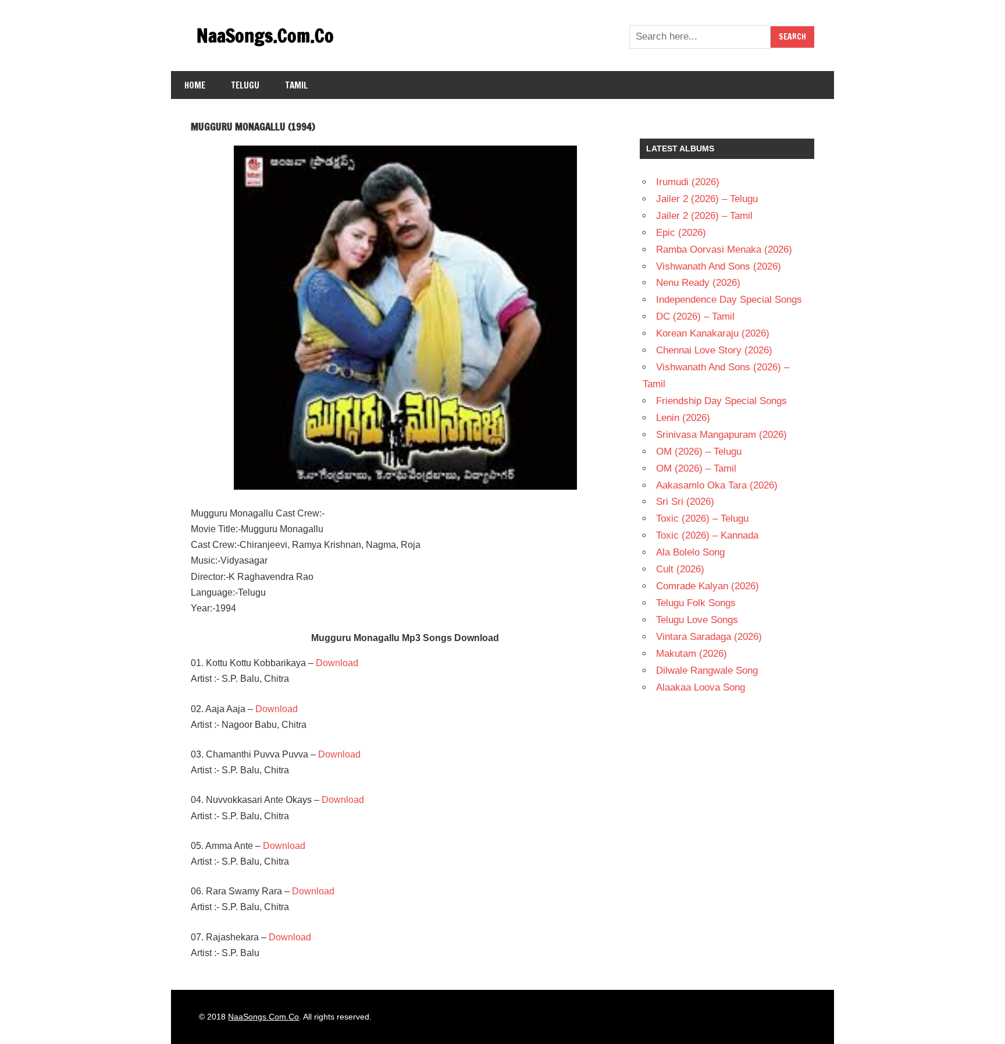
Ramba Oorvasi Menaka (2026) (724, 249)
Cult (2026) (680, 569)
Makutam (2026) (691, 653)
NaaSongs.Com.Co (265, 35)
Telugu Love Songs (697, 619)
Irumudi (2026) (687, 181)
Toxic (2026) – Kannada (707, 535)
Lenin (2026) (683, 417)
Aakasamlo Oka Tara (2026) (717, 485)
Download (337, 663)
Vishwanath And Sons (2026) (718, 266)
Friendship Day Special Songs (721, 400)
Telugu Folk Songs (696, 602)
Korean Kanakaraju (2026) (712, 333)
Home (194, 85)
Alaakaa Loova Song (700, 687)
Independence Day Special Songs (729, 299)
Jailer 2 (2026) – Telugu (707, 198)
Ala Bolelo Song (690, 552)
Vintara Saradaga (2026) (709, 636)
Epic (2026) (681, 232)
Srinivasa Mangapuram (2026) (721, 434)
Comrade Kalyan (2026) (707, 586)
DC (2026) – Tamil (695, 316)
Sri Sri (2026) (685, 501)
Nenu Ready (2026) (698, 282)
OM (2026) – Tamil (696, 468)
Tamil (297, 85)
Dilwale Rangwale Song (707, 670)
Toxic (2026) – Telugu (702, 518)
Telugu (245, 85)
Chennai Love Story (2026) (714, 350)
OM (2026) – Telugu (699, 451)
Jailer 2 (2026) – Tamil (704, 215)
